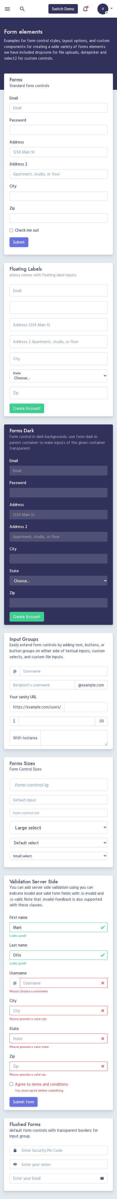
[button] (105, 9)
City (13, 186)
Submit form (23, 1102)
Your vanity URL (23, 697)
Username (18, 973)
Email (14, 98)
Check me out (27, 230)
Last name (18, 945)
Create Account (27, 408)
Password (18, 120)
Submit (19, 242)
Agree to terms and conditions (41, 1084)
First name (18, 917)
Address (17, 142)
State (14, 571)
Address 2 (18, 164)
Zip (12, 208)
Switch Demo (63, 9)
